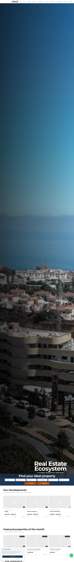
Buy (24, 1)
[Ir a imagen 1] (36, 507)
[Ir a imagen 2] (14, 507)
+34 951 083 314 (59, 1)
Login (71, 1)
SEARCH (31, 483)
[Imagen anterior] (4, 502)
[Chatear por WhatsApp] (71, 555)
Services (34, 1)
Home (20, 1)
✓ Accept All (12, 556)
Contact (52, 1)
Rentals (29, 1)
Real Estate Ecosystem (50, 466)
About (47, 1)
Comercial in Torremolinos (55, 549)
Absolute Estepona (32, 511)
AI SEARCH (44, 483)
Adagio (6, 511)
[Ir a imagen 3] (37, 507)
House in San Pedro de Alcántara (34, 549)
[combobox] (10, 480)
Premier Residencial (55, 511)
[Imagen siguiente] (24, 502)
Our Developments (14, 490)
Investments (41, 1)
